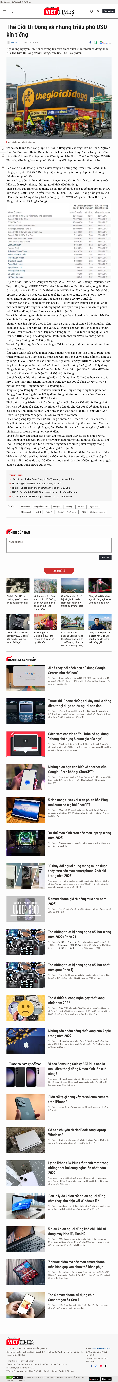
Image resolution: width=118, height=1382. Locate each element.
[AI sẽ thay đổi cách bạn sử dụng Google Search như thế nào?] (25, 678)
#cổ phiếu (81, 507)
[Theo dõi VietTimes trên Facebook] (91, 1366)
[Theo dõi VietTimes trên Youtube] (101, 1365)
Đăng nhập (109, 11)
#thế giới (56, 507)
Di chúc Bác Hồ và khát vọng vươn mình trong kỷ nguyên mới (17, 599)
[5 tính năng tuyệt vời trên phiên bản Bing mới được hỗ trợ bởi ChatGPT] (25, 810)
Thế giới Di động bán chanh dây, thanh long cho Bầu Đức (41, 488)
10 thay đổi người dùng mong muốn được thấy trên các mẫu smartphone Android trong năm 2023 (77, 870)
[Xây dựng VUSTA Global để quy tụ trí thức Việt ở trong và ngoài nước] (45, 622)
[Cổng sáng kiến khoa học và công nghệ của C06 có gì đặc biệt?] (100, 585)
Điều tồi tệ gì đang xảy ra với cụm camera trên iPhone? (78, 1099)
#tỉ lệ (84, 512)
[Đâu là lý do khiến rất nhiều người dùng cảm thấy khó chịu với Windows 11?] (25, 1206)
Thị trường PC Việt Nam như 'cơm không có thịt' (36, 483)
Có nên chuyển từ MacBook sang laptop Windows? (77, 1132)
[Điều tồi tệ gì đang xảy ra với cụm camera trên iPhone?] (25, 1107)
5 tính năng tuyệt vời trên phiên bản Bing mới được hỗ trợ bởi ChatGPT (78, 802)
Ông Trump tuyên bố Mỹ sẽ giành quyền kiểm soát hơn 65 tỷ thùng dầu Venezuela (72, 601)
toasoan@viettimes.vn (101, 1348)
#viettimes (25, 507)
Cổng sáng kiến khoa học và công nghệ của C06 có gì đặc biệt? (99, 599)
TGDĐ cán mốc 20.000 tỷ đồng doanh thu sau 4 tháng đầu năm (45, 492)
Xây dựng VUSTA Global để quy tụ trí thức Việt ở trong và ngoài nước (44, 637)
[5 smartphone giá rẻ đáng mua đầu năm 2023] (25, 909)
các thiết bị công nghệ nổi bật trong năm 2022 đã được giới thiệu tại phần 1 (69, 945)
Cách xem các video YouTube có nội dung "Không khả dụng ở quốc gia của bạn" (78, 736)
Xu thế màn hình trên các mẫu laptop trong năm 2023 (79, 835)
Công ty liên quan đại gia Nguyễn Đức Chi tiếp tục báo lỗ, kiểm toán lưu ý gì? (99, 637)
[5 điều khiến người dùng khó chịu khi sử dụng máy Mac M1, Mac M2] (25, 1239)
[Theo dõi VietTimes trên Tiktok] (105, 1365)
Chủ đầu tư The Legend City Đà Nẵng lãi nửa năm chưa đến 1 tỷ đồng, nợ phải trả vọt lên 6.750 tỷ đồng (72, 639)
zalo (96, 1366)
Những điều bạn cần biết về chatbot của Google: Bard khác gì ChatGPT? (77, 769)
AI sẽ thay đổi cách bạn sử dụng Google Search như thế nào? (77, 670)
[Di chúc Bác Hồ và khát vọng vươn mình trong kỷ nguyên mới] (17, 585)
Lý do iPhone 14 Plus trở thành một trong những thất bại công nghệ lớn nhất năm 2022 (78, 1168)
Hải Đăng (15, 42)
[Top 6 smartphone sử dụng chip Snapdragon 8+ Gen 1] (25, 1305)
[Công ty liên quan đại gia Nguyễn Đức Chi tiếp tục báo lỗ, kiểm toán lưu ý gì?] (100, 622)
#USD (38, 512)
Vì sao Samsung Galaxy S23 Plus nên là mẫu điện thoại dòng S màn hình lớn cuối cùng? (77, 1069)
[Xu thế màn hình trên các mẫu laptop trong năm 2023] (25, 843)
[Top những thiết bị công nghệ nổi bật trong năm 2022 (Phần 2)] (25, 942)
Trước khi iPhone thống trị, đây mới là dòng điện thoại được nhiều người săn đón (79, 703)
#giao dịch (94, 507)
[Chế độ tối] (98, 11)
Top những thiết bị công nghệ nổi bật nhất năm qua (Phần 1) (79, 967)
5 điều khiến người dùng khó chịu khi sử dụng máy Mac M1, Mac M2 (77, 1231)
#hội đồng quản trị (97, 512)
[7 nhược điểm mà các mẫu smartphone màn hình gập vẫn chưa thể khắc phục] (25, 1272)
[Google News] (106, 42)
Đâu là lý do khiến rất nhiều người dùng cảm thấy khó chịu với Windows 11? (76, 1198)
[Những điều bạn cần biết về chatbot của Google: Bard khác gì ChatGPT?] (25, 777)
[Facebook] (90, 42)
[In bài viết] (95, 42)
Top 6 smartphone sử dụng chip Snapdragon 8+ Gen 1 (71, 1297)
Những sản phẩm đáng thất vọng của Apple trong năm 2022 (79, 1033)
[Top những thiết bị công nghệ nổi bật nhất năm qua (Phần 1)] (25, 975)
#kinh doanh (26, 512)
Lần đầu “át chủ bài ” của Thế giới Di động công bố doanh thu (43, 479)
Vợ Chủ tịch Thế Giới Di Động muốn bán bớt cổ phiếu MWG (42, 496)
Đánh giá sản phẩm (22, 660)
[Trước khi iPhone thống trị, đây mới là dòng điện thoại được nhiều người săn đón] (25, 711)
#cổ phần (49, 512)
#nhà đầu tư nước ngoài (67, 512)
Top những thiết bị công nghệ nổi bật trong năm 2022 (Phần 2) (79, 934)
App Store (94, 1379)
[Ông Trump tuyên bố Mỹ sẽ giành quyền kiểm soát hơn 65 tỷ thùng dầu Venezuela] (72, 585)
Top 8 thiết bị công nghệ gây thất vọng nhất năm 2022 (76, 1000)
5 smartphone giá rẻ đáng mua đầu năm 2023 (77, 901)
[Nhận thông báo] (91, 11)
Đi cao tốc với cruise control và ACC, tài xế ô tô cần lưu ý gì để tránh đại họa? (17, 637)
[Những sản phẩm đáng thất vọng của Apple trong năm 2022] (25, 1041)
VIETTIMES (59, 11)
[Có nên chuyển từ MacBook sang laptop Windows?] (25, 1140)
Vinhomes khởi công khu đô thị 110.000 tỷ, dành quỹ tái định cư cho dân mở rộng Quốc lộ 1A (45, 603)
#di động (68, 507)
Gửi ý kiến (105, 557)
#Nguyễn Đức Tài (41, 507)
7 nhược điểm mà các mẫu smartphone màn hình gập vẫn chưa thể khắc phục (76, 1264)
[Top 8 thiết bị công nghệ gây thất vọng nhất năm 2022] (25, 1008)
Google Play (106, 1379)
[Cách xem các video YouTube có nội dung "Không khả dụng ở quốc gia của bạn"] (25, 744)
